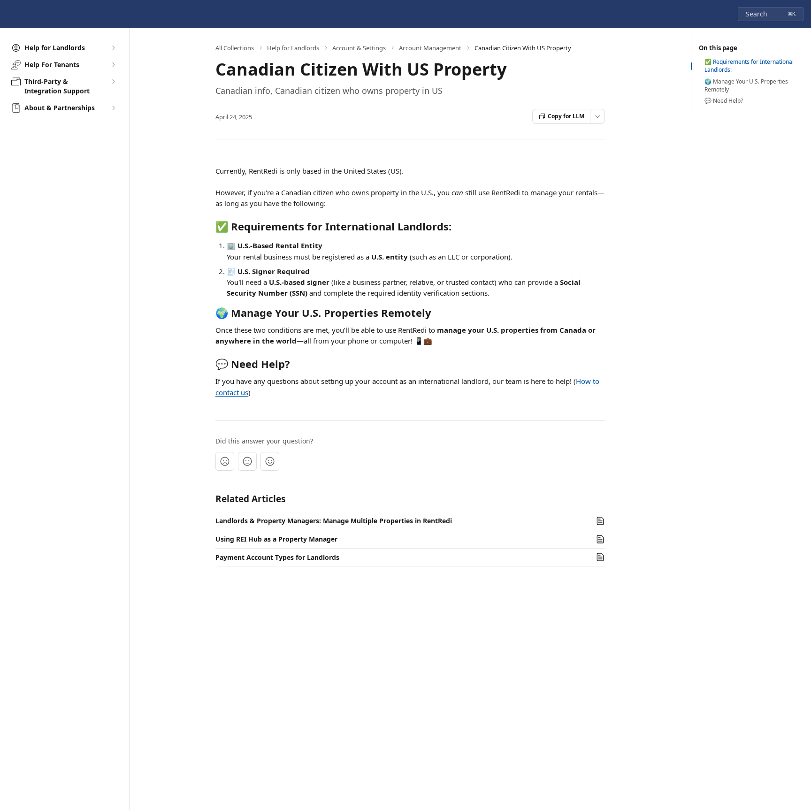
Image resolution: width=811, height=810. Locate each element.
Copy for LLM (566, 116)
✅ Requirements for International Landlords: (749, 66)
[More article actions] (597, 116)
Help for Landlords (293, 48)
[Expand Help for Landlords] (113, 47)
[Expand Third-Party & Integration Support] (113, 81)
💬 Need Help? (723, 101)
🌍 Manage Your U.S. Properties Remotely (746, 85)
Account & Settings (359, 48)
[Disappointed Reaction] (224, 461)
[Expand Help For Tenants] (113, 64)
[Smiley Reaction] (269, 461)
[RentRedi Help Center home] (9, 14)
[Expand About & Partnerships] (113, 108)
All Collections (234, 48)
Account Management (430, 48)
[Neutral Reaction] (247, 461)
